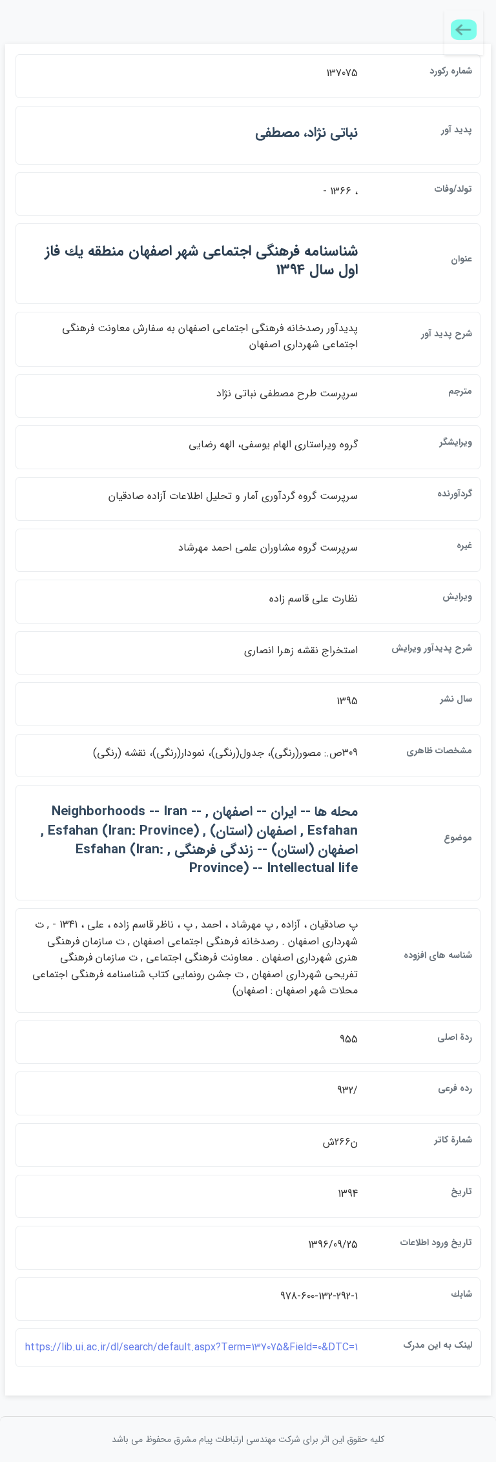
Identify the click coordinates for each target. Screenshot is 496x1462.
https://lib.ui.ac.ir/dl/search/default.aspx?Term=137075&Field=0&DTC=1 (191, 1347)
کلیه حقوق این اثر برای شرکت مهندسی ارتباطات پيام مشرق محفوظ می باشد (248, 1439)
